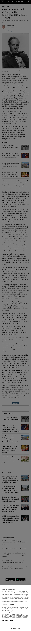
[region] (15, 608)
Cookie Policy (11, 604)
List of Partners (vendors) (7, 620)
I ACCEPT (15, 624)
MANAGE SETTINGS (15, 628)
